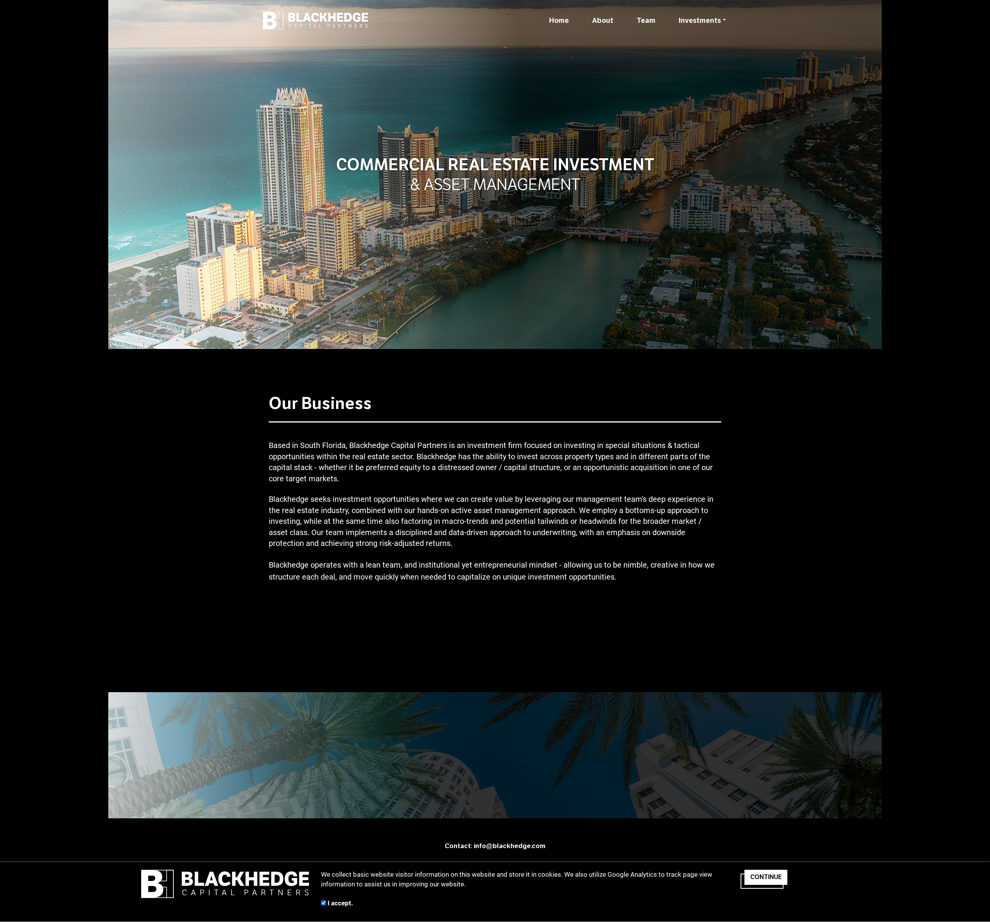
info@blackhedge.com (510, 846)
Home (559, 20)
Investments (700, 20)
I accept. (339, 903)
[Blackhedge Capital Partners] (315, 20)
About (602, 20)
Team (646, 20)
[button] (864, 174)
